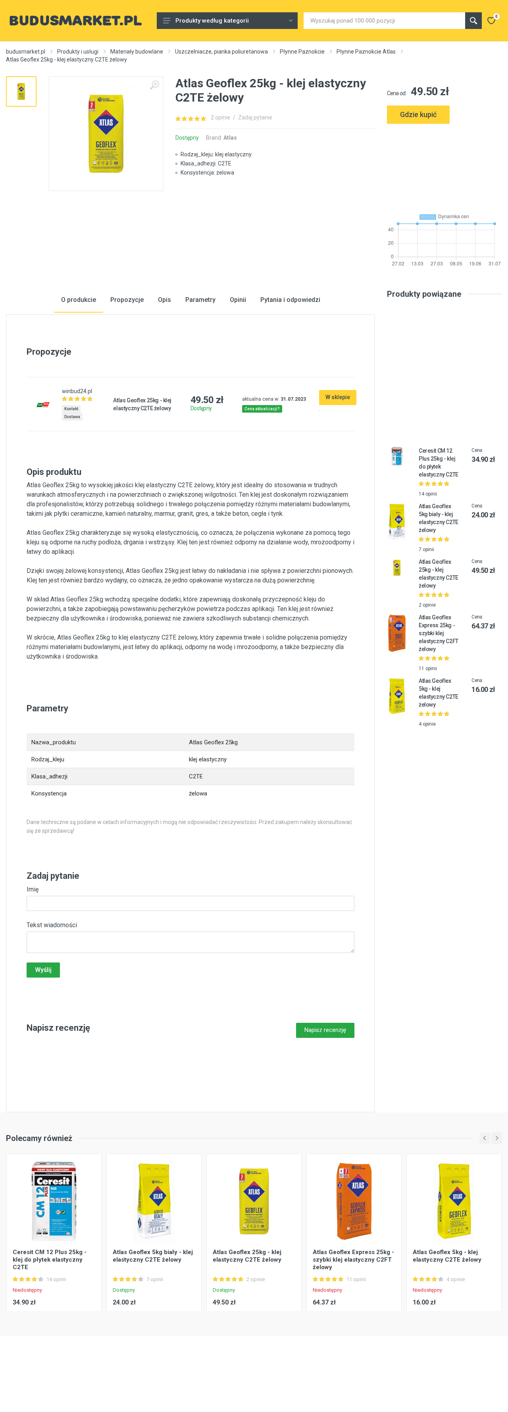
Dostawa (72, 417)
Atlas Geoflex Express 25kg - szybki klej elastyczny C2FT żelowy (438, 633)
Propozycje (127, 300)
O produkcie (78, 300)
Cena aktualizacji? (262, 409)
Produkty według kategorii (212, 20)
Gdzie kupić (418, 114)
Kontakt (71, 409)
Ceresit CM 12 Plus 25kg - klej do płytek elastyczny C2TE (50, 1260)
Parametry (200, 300)
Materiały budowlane (136, 51)
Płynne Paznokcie (302, 51)
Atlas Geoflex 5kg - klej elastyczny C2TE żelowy (447, 1256)
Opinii (238, 300)
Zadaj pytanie (255, 117)
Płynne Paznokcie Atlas (366, 51)
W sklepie (337, 397)
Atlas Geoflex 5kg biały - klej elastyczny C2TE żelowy (153, 1256)
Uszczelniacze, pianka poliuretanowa (221, 51)
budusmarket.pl (25, 51)
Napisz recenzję (325, 1030)
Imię (32, 889)
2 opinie (220, 117)
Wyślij (43, 970)
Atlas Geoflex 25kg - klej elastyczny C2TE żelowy (247, 1256)
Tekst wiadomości (52, 925)
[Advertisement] (444, 165)
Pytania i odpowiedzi (290, 300)
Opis (164, 300)
